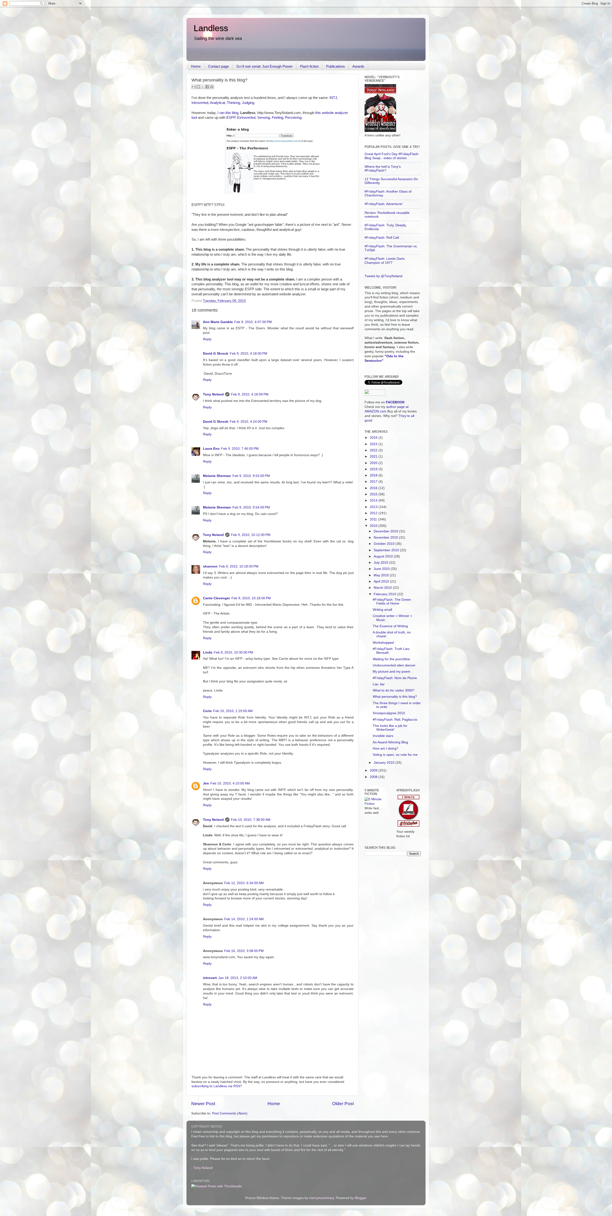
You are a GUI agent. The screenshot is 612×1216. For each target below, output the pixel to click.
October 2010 (384, 544)
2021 (374, 456)
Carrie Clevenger (216, 598)
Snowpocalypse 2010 (389, 713)
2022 (374, 450)
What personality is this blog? (395, 696)
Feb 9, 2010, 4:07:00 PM (253, 322)
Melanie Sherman (217, 476)
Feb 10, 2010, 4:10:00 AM (230, 783)
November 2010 (386, 537)
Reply (207, 339)
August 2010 (384, 556)
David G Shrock (215, 353)
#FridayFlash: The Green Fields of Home (392, 601)
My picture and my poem (391, 671)
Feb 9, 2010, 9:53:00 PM (251, 476)
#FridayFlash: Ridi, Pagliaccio (395, 719)
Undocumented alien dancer (394, 665)
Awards (358, 66)
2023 (374, 444)
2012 (374, 513)
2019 (374, 469)
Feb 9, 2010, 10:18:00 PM (238, 566)
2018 (374, 475)
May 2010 (382, 575)
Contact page (218, 66)
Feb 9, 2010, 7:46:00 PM (240, 448)
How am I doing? (385, 748)
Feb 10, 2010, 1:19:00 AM (233, 711)
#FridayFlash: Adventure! (384, 204)
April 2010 (382, 581)
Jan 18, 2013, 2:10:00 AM (237, 978)
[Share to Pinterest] (211, 86)
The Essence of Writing (390, 626)
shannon (210, 566)
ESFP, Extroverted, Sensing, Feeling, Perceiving (263, 117)
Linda (207, 652)
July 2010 (381, 562)
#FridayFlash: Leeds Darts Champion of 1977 (385, 260)
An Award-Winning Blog (390, 742)
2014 (374, 500)
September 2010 (387, 550)
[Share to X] (202, 86)
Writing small (382, 609)
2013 (374, 507)
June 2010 (382, 569)
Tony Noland (213, 394)
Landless (211, 28)
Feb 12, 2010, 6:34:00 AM (244, 883)
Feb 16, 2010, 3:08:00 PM (244, 951)
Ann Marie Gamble (218, 322)
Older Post (343, 1103)
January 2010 (384, 762)
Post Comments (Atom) (229, 1113)
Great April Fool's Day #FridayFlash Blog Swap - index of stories (391, 156)
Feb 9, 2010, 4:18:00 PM (248, 353)
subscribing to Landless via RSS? (216, 1086)
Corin (207, 711)
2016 (374, 488)
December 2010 (386, 531)
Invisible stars (383, 736)
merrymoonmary (321, 1198)
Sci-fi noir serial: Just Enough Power (264, 66)
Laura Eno (211, 448)
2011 (374, 519)
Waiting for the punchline (391, 659)
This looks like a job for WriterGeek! (390, 727)
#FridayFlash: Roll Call (382, 237)
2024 (374, 437)
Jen (206, 783)
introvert (210, 978)
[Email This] (193, 86)
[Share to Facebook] (207, 86)
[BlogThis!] (198, 86)
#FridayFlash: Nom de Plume (395, 678)
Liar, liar (379, 684)
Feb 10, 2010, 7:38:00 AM (250, 819)
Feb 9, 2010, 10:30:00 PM (233, 652)
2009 (374, 770)
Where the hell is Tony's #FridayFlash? (383, 168)
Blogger (360, 1198)
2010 (374, 526)
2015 (374, 494)
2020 (374, 463)
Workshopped (383, 642)
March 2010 (383, 587)
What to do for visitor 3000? (394, 690)
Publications (335, 66)
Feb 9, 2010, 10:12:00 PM (250, 535)
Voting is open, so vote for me (395, 755)
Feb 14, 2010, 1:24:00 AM (244, 919)
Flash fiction (309, 66)
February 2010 (385, 594)
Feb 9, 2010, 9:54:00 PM (251, 507)
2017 (374, 481)
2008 (374, 777)
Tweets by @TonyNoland (383, 276)
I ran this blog (228, 113)
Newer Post (203, 1103)
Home (196, 66)
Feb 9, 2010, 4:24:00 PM (248, 421)
